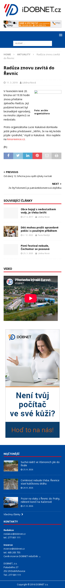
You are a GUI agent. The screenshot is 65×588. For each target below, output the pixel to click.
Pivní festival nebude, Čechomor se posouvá (35, 247)
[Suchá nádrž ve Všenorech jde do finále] (11, 466)
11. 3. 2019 (12, 82)
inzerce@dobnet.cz (14, 548)
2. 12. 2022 (28, 235)
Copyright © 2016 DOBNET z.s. (32, 584)
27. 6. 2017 (28, 216)
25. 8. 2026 (28, 469)
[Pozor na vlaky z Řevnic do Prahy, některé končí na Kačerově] (11, 502)
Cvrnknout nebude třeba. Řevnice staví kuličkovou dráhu (40, 482)
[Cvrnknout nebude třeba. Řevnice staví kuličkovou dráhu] (11, 484)
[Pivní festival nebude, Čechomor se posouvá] (11, 249)
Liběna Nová (29, 82)
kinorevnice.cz (16, 139)
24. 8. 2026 (28, 487)
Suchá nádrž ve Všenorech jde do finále (40, 463)
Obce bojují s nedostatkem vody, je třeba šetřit (38, 210)
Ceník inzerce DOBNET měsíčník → (22, 556)
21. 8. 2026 (28, 506)
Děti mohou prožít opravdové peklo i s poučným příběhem (39, 229)
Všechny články (12, 514)
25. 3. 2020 (28, 253)
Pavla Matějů (44, 235)
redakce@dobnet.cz (15, 533)
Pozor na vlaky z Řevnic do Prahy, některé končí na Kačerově (40, 500)
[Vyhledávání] (32, 43)
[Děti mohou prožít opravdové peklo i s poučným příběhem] (11, 231)
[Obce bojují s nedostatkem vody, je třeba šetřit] (11, 213)
